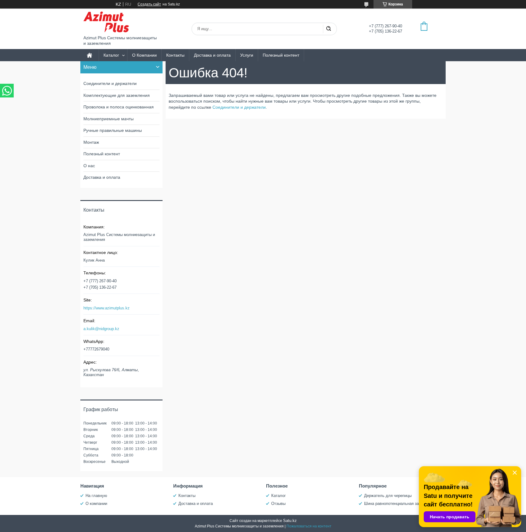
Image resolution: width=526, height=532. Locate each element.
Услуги (246, 55)
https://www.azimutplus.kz (106, 308)
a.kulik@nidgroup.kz (101, 328)
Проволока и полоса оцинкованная (118, 106)
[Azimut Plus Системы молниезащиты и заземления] (106, 22)
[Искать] (328, 29)
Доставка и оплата (212, 55)
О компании (96, 503)
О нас (89, 165)
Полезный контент (281, 55)
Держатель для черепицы (388, 495)
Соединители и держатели (239, 107)
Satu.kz (290, 520)
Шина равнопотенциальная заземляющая (402, 503)
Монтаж (91, 142)
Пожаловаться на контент (308, 526)
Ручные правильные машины (112, 130)
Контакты (175, 55)
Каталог (111, 55)
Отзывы (278, 503)
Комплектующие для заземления (116, 95)
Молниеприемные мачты (108, 118)
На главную (96, 495)
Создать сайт (149, 4)
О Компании (144, 55)
